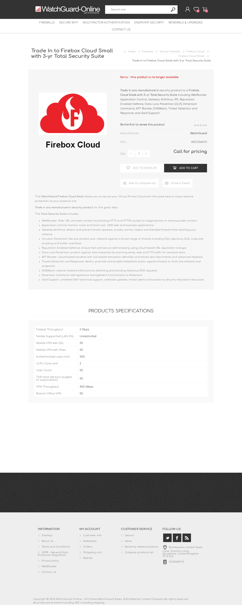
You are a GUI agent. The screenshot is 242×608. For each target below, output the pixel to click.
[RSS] (186, 538)
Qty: (123, 153)
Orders (87, 546)
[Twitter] (167, 538)
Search (173, 9)
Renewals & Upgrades (185, 22)
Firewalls (47, 22)
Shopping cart (204, 9)
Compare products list (139, 552)
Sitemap (47, 535)
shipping (98, 602)
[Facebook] (177, 538)
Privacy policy (50, 560)
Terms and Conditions (56, 546)
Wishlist (88, 558)
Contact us (121, 29)
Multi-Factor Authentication (106, 22)
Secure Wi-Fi (68, 22)
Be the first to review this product (142, 124)
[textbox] (137, 9)
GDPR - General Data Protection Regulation (53, 553)
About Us (48, 541)
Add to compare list (142, 183)
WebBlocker (49, 566)
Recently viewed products (141, 546)
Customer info (92, 535)
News (128, 541)
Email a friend (180, 183)
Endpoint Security (149, 22)
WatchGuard (198, 133)
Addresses (90, 541)
